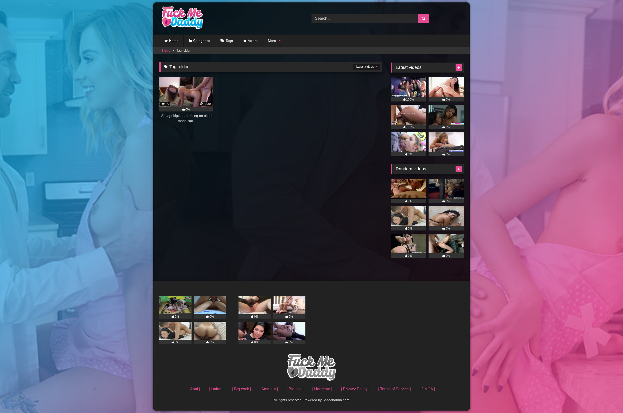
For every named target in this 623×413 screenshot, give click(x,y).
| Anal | (194, 389)
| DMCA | (427, 389)
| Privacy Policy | (355, 389)
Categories (201, 41)
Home (173, 41)
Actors (252, 41)
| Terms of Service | (394, 389)
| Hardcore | (322, 389)
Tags (229, 41)
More (272, 41)
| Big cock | (241, 389)
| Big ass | (295, 389)
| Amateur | (269, 389)
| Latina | (216, 389)
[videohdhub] (181, 18)
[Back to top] (608, 398)
